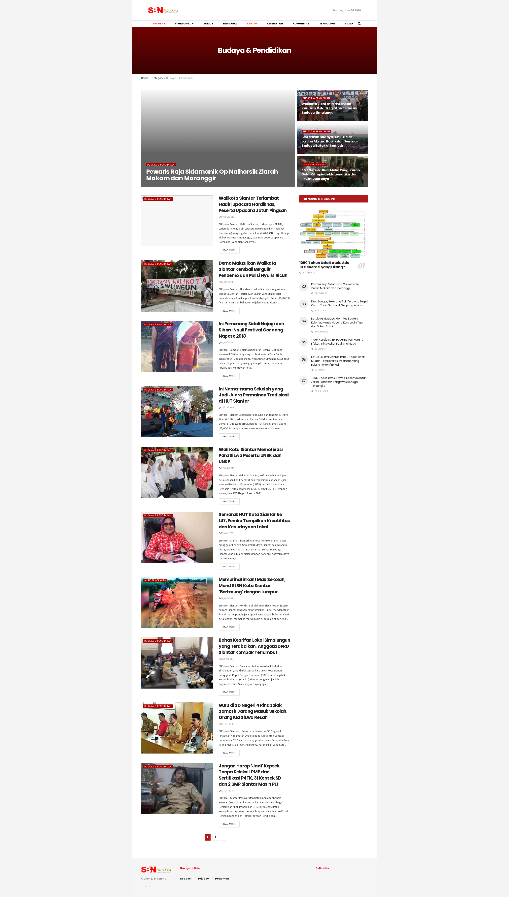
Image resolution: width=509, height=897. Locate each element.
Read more (229, 250)
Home (144, 78)
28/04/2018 (227, 407)
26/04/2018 (227, 468)
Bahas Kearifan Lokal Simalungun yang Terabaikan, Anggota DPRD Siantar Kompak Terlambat (254, 646)
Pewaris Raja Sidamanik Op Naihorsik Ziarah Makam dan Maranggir (212, 174)
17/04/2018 (227, 659)
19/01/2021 (227, 282)
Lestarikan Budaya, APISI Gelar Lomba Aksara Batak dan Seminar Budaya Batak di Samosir (330, 141)
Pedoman (222, 879)
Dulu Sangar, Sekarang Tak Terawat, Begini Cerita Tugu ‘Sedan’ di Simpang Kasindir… (339, 303)
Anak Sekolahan (314, 164)
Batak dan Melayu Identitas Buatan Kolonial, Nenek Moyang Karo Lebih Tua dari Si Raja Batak (337, 322)
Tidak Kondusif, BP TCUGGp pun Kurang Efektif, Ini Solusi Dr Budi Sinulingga (337, 342)
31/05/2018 (309, 153)
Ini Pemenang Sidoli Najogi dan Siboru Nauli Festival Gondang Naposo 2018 (251, 330)
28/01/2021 (309, 186)
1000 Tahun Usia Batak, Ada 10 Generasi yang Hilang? (324, 265)
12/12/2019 (309, 119)
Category (157, 78)
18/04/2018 (227, 533)
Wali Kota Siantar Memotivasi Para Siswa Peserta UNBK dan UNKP (251, 456)
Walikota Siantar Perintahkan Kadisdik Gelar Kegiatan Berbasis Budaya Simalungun (329, 108)
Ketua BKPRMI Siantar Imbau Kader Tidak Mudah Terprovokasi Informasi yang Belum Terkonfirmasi (337, 361)
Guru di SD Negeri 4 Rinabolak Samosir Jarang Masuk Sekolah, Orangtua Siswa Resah (253, 711)
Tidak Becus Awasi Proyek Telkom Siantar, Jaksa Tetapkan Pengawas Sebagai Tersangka (338, 382)
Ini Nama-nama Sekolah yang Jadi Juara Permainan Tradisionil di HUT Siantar (254, 395)
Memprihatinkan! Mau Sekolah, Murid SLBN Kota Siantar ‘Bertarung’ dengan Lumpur (252, 585)
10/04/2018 (227, 724)
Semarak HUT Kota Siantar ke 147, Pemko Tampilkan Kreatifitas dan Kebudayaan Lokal (254, 520)
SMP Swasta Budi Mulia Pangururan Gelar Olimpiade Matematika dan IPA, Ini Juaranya (331, 174)
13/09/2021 (154, 186)
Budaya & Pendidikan (179, 78)
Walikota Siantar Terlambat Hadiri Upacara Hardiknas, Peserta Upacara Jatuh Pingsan (253, 204)
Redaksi (185, 879)
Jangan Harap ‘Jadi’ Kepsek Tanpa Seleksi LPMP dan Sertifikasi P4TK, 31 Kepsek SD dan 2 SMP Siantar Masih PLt (250, 775)
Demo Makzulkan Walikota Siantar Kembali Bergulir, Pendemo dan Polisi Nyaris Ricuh (253, 269)
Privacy (203, 879)
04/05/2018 (227, 216)
